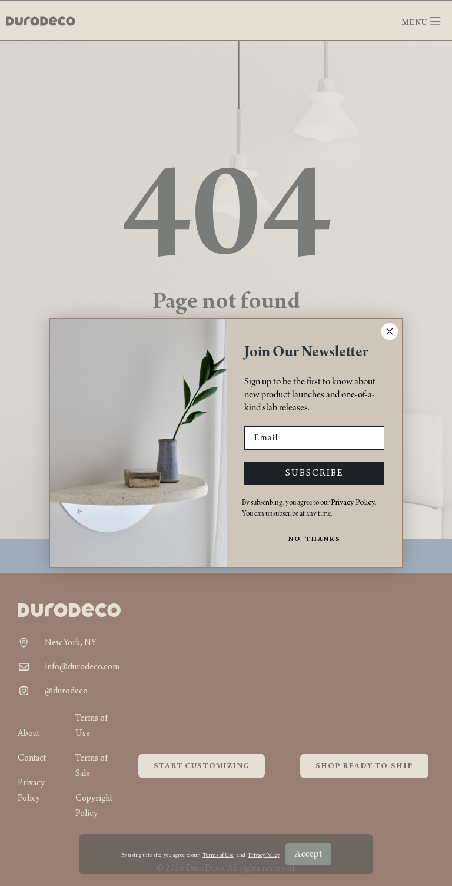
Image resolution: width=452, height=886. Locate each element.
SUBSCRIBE (314, 473)
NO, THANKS (314, 539)
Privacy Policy (353, 502)
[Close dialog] (390, 331)
